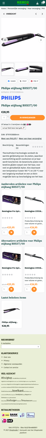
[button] (3, 3)
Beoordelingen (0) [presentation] (22, 146)
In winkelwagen (27, 117)
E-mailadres (20, 343)
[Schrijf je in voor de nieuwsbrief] (38, 347)
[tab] (8, 146)
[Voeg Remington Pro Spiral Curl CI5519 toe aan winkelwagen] (11, 232)
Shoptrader (14, 430)
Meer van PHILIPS (9, 138)
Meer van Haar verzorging (30, 138)
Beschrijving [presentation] (8, 145)
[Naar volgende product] (42, 13)
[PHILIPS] (11, 99)
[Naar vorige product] (36, 13)
